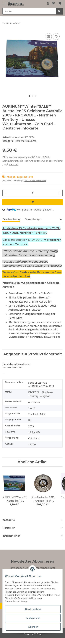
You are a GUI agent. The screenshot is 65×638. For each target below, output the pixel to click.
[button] (48, 3)
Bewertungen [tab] (33, 219)
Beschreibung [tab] (11, 219)
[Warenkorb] (60, 3)
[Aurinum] (16, 3)
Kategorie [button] (8, 520)
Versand (13, 164)
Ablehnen (33, 626)
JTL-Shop (37, 634)
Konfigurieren (33, 618)
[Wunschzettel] (53, 3)
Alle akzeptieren (33, 609)
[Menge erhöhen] (59, 193)
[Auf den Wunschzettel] (56, 36)
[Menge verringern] (6, 193)
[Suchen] (59, 11)
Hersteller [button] (8, 527)
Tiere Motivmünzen (26, 141)
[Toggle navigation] (3, 2)
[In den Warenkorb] (32, 202)
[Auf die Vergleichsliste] (48, 36)
